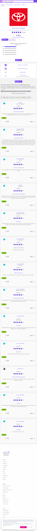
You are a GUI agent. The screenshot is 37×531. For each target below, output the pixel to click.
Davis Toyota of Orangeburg (18, 28)
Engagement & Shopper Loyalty (7, 489)
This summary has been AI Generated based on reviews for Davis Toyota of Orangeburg (16, 91)
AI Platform (4, 477)
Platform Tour (5, 461)
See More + (3, 89)
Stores (2, 2)
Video (3, 471)
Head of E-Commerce (6, 499)
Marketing (4, 497)
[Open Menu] (35, 1)
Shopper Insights (5, 491)
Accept (23, 527)
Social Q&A (4, 467)
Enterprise (4, 479)
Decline (31, 527)
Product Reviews (5, 465)
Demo (3, 493)
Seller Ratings (5, 463)
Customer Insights (5, 503)
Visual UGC (4, 469)
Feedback (4, 473)
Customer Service (5, 501)
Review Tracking (5, 475)
